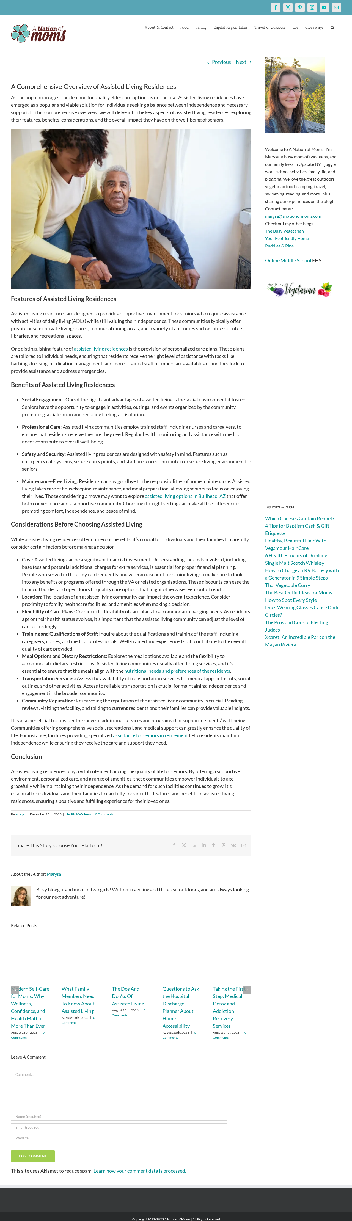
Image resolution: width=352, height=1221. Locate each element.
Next (241, 62)
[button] (332, 27)
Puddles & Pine (279, 245)
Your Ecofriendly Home (287, 238)
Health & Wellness (78, 814)
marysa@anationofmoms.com (293, 216)
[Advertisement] (303, 409)
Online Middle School (288, 260)
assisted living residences (101, 349)
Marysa (20, 814)
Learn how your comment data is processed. (140, 1171)
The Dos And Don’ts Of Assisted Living (128, 996)
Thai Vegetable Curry (287, 585)
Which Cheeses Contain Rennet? (299, 518)
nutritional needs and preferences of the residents (177, 671)
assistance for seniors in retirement (150, 735)
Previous (221, 62)
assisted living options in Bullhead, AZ (185, 496)
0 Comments (104, 814)
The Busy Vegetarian (284, 230)
